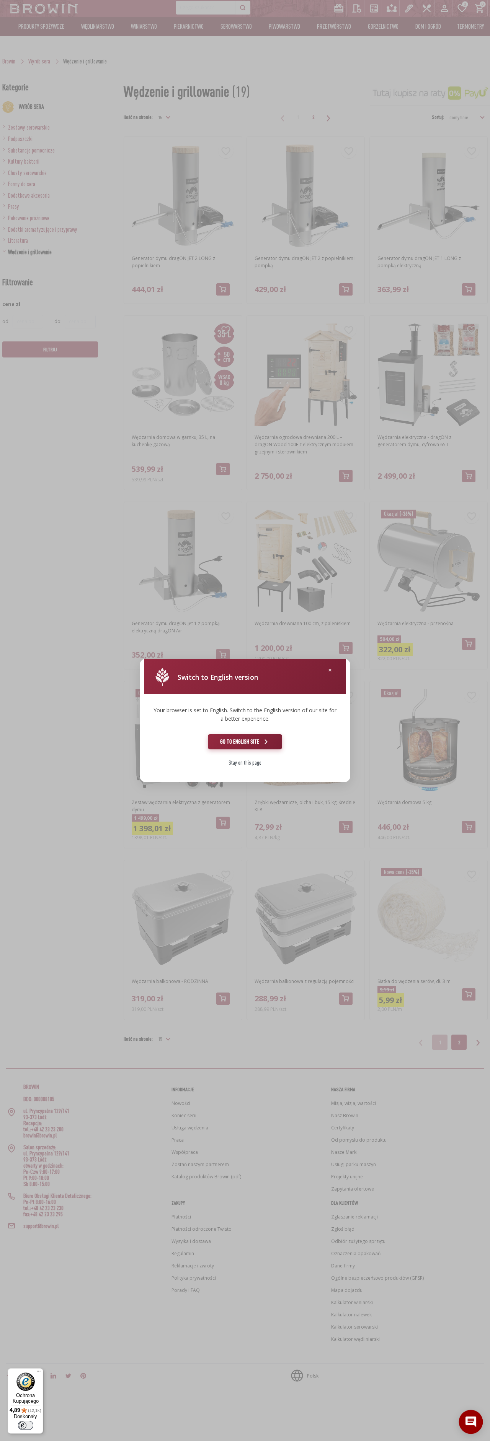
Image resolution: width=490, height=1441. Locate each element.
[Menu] (38, 1373)
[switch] (25, 1425)
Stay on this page (245, 762)
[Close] (330, 670)
